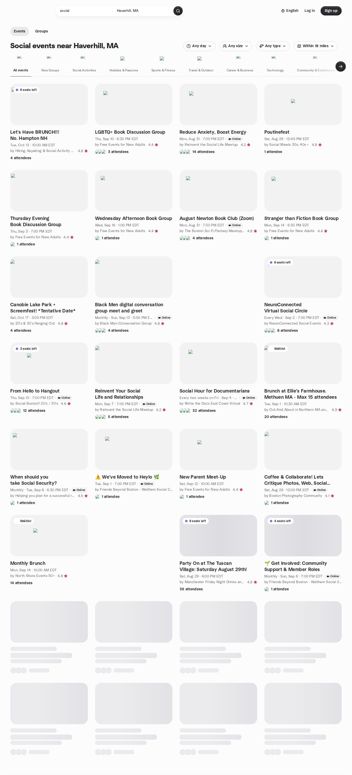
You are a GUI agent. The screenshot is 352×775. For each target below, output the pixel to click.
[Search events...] (178, 10)
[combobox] (143, 10)
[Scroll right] (341, 66)
